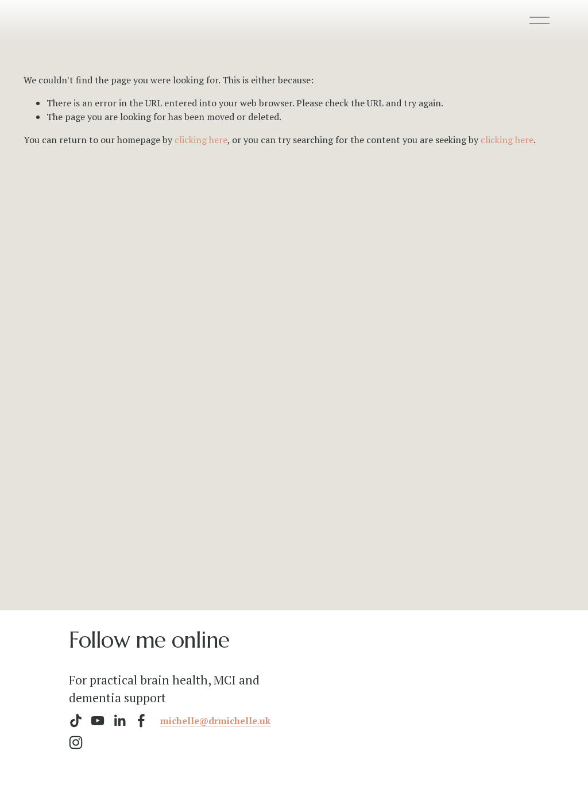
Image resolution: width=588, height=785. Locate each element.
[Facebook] (141, 721)
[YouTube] (98, 721)
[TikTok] (76, 721)
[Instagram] (76, 742)
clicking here (201, 139)
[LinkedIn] (119, 721)
